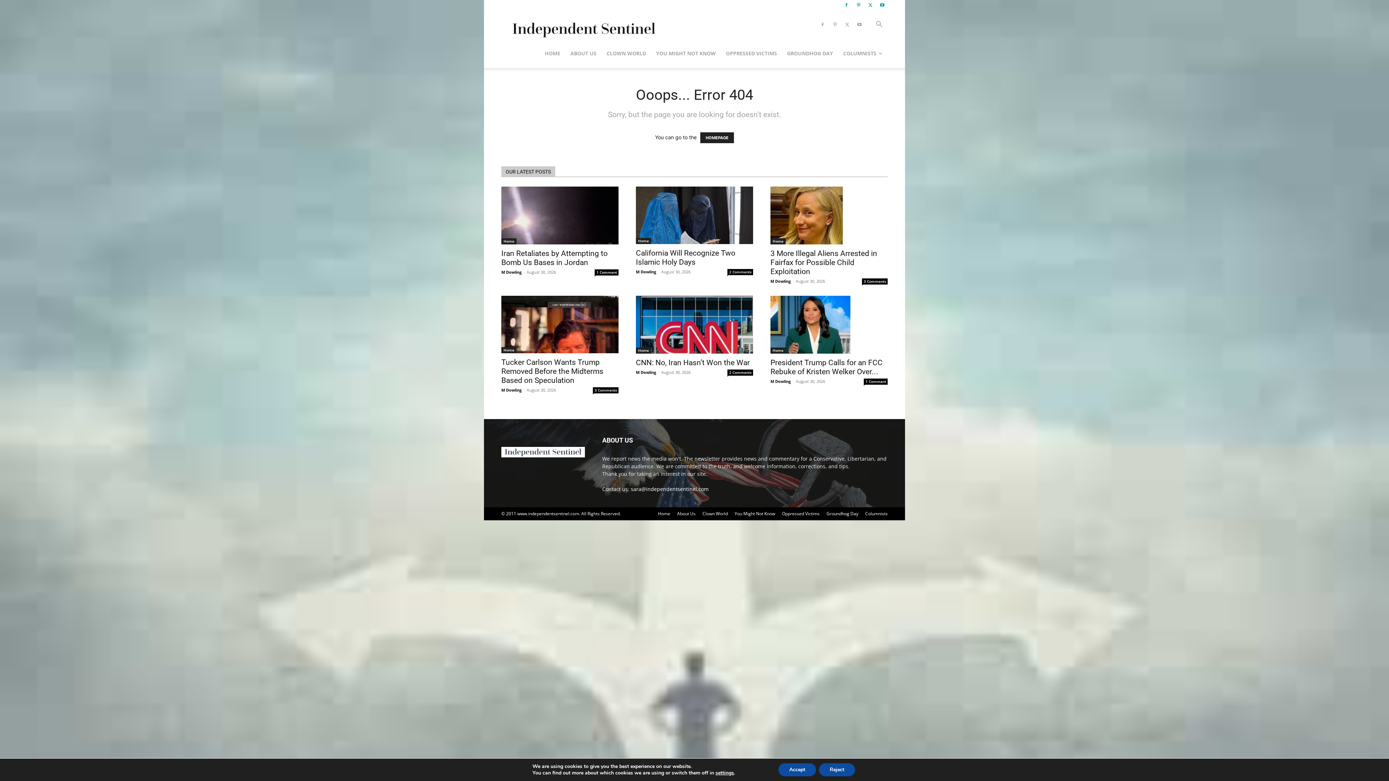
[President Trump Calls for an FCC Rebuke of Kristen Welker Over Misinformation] (829, 325)
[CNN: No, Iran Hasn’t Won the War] (694, 325)
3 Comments (875, 281)
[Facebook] (846, 5)
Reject (837, 769)
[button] (879, 25)
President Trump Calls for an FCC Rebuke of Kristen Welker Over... (826, 367)
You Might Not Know (686, 53)
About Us (583, 53)
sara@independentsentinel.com (670, 489)
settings (724, 773)
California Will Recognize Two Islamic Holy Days (685, 257)
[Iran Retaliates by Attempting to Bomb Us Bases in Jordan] (560, 215)
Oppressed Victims (751, 53)
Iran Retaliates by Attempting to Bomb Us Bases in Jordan (554, 258)
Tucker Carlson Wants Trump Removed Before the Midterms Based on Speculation (552, 371)
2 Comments (740, 271)
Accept (797, 769)
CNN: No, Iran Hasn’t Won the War (693, 362)
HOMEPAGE (717, 137)
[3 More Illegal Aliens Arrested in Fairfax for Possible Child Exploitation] (829, 215)
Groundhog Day (810, 53)
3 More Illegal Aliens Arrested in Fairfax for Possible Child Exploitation (823, 262)
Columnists (859, 53)
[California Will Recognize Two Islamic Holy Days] (694, 215)
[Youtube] (882, 5)
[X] (870, 5)
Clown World (626, 53)
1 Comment (606, 272)
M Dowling (511, 272)
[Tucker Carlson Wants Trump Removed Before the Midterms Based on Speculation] (560, 324)
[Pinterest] (858, 5)
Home (552, 53)
